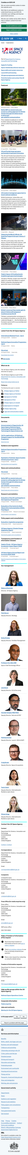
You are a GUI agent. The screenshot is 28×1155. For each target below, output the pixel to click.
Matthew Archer (6, 737)
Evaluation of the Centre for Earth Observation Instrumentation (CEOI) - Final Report (13, 508)
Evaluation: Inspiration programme (12, 522)
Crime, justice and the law (9, 1053)
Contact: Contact (6, 845)
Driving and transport (7, 1059)
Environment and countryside (10, 1068)
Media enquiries (6, 1004)
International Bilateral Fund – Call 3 (12, 336)
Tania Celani (5, 787)
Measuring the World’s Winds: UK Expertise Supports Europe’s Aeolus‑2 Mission (13, 236)
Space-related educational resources (12, 67)
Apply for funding (6, 65)
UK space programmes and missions (12, 75)
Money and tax (5, 1074)
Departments (5, 1093)
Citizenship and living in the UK (10, 1050)
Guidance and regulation (8, 1099)
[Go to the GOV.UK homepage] (7, 38)
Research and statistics (8, 1102)
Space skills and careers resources (12, 70)
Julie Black (4, 688)
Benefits (3, 1039)
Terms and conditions (7, 1125)
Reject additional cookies (14, 30)
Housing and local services (9, 1071)
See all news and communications (9, 490)
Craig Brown (5, 762)
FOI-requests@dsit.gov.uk (9, 984)
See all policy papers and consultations (11, 535)
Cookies (13, 1121)
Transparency (5, 1108)
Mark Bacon (5, 613)
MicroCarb (4, 350)
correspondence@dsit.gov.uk (10, 869)
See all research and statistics (8, 514)
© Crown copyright (14, 1151)
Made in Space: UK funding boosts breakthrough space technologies (12, 275)
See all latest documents (7, 355)
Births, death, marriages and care (11, 1042)
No (25, 1016)
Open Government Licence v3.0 (10, 1137)
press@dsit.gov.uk (7, 923)
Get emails (6, 359)
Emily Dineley (5, 638)
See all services (5, 442)
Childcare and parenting (8, 1047)
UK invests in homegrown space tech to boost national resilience (13, 194)
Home (2, 42)
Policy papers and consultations (11, 1105)
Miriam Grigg (5, 814)
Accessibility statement (8, 1123)
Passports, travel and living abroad (11, 1077)
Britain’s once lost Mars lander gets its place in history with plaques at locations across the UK (13, 312)
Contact (19, 1123)
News (3, 1096)
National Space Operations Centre (12, 995)
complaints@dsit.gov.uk (8, 896)
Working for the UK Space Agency (11, 1010)
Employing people (6, 1065)
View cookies (14, 33)
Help (2, 1121)
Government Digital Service (9, 1130)
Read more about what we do (10, 382)
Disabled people (6, 1056)
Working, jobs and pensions (9, 1083)
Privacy (8, 1121)
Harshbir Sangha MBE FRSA (10, 713)
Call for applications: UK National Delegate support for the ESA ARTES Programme (12, 437)
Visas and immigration (7, 1080)
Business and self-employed (9, 1044)
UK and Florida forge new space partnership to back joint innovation (12, 152)
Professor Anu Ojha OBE (8, 663)
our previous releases (15, 949)
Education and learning (8, 1062)
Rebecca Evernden (7, 588)
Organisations (10, 42)
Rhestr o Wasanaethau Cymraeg (11, 1127)
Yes (18, 1016)
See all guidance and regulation (9, 464)
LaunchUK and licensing (8, 73)
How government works (8, 1111)
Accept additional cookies (14, 26)
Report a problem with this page (14, 1023)
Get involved (5, 1114)
